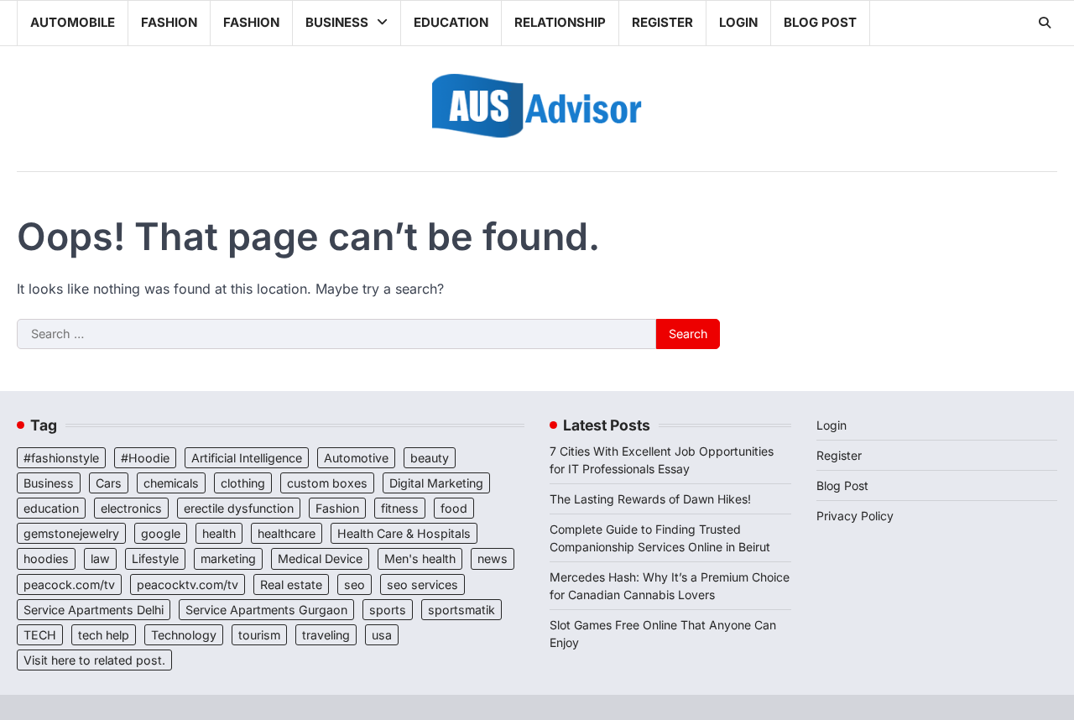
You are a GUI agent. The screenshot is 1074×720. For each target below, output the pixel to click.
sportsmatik (461, 610)
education (51, 508)
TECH (39, 635)
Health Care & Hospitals (404, 533)
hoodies (46, 558)
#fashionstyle (61, 458)
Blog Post (820, 22)
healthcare (286, 533)
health (219, 533)
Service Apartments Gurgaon (266, 610)
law (100, 558)
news (492, 558)
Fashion (169, 22)
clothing (243, 483)
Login (738, 22)
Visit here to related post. (94, 660)
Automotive (356, 458)
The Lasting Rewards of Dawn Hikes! (650, 499)
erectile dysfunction (239, 508)
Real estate (291, 584)
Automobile (72, 22)
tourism (259, 635)
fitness (400, 508)
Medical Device (320, 558)
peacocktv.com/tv (187, 584)
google (160, 533)
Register (662, 22)
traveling (326, 635)
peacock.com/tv (69, 584)
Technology (183, 635)
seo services (422, 584)
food (454, 508)
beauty (429, 458)
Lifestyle (155, 558)
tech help (103, 635)
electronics (131, 508)
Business (336, 22)
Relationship (560, 22)
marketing (228, 558)
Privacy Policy (855, 516)
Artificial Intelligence (246, 458)
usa (382, 635)
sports (387, 610)
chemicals (171, 483)
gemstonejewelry (71, 533)
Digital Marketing (436, 483)
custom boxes (327, 483)
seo (354, 584)
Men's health (420, 558)
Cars (109, 483)
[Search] (1044, 22)
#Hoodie (145, 458)
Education (451, 22)
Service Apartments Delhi (93, 610)
